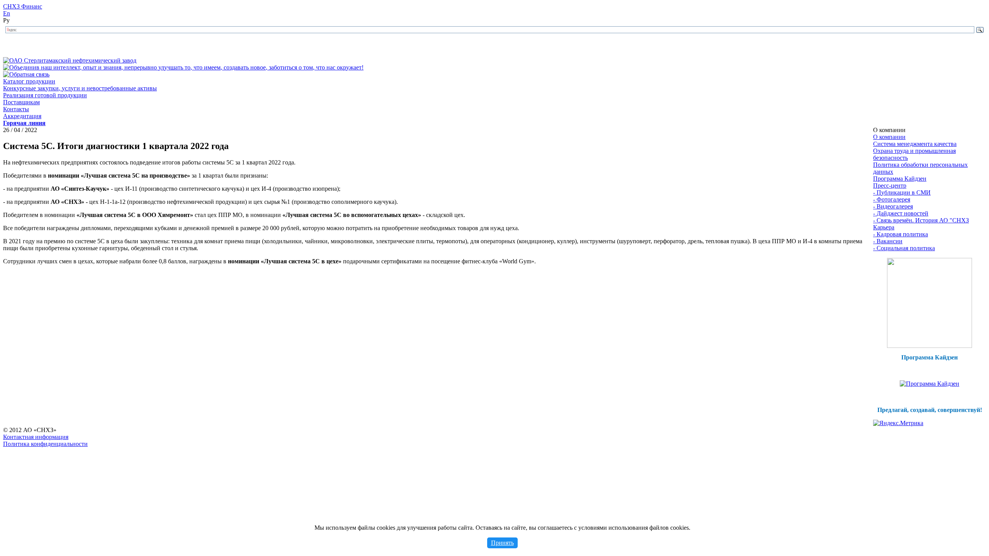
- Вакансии (887, 241)
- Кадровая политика (900, 234)
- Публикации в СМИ (902, 192)
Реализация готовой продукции (45, 95)
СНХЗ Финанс (22, 6)
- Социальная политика (904, 248)
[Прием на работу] (929, 345)
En (6, 13)
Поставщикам (21, 102)
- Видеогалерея (893, 206)
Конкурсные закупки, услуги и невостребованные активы (80, 88)
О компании (889, 137)
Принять (502, 542)
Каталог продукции (29, 81)
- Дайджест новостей (900, 213)
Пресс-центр (889, 185)
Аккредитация (22, 116)
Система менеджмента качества (915, 144)
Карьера (883, 227)
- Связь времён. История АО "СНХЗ (921, 220)
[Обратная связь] (26, 74)
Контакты (16, 109)
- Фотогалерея (891, 199)
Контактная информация (35, 437)
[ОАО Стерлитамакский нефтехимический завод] (69, 60)
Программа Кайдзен (899, 178)
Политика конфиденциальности (45, 444)
